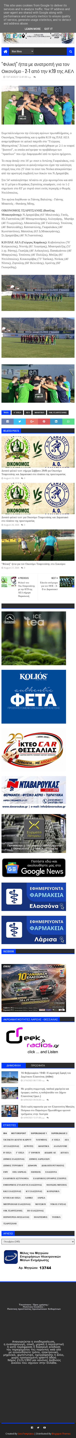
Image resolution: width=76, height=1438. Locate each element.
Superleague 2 (59, 1133)
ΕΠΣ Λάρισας (19, 1172)
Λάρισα (41, 1198)
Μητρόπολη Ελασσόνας (17, 1204)
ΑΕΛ (28, 413)
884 (5, 1133)
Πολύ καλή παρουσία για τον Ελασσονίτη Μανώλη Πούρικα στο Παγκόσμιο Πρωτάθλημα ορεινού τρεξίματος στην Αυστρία (47, 1110)
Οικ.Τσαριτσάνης (58, 413)
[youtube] (44, 1427)
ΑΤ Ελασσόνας (11, 1146)
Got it (48, 28)
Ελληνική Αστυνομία (16, 1178)
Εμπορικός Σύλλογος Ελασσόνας (22, 1185)
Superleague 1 (39, 1133)
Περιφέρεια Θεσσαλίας (16, 1217)
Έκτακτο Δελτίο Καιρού (17, 1140)
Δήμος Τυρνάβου (13, 1165)
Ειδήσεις (36, 1172)
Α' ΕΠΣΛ (17, 413)
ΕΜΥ (5, 1172)
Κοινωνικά (53, 1191)
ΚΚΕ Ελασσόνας (12, 1191)
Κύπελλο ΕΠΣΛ (11, 1198)
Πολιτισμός (40, 1217)
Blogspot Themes (61, 1433)
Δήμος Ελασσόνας (14, 1159)
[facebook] (32, 1427)
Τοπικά (56, 1217)
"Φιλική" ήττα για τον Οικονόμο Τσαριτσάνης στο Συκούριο (33, 563)
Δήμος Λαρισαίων (39, 1159)
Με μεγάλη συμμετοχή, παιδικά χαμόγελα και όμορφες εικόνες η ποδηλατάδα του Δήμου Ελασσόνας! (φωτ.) (45, 1092)
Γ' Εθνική (34, 1153)
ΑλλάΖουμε (60, 1146)
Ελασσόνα (51, 1172)
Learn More (33, 28)
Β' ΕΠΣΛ (7, 1153)
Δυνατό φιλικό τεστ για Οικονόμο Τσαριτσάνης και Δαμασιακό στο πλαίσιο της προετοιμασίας (34, 519)
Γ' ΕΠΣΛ (20, 1153)
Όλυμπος (41, 1140)
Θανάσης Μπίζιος (56, 1185)
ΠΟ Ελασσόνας (35, 1211)
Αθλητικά (39, 413)
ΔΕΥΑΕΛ (65, 1153)
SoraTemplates (26, 1433)
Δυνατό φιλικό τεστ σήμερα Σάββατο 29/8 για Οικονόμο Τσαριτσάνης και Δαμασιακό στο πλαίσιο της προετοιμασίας (33, 472)
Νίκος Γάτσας (58, 1204)
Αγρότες (28, 1146)
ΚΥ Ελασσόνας (34, 1191)
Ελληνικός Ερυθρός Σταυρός (49, 1178)
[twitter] (38, 1427)
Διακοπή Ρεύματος (53, 1165)
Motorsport (18, 1133)
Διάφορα (32, 1165)
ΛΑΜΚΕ (29, 1198)
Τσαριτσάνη (10, 1223)
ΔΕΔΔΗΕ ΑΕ (50, 1153)
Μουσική (40, 1204)
